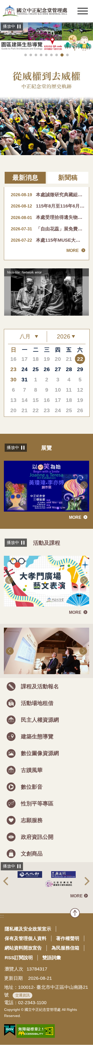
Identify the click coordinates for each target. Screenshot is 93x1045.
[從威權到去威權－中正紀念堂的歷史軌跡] (46, 106)
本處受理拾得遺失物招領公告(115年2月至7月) (48, 217)
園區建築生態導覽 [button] (62, 55)
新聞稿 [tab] (68, 177)
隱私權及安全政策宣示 (28, 928)
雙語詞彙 (51, 957)
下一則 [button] (84, 485)
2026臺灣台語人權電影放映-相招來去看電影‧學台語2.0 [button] (25, 55)
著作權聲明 (67, 938)
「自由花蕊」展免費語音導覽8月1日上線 (48, 228)
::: (2, 916)
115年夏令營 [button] (41, 55)
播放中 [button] (9, 26)
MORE (72, 251)
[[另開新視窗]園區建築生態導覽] (46, 36)
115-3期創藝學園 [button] (30, 55)
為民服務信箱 (65, 947)
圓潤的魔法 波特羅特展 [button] (36, 55)
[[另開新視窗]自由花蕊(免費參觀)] (46, 486)
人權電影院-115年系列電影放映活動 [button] (51, 55)
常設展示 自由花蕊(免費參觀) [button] (56, 55)
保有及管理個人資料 (26, 938)
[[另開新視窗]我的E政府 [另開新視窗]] (9, 1030)
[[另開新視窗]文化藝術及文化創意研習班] (46, 581)
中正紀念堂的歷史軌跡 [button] (67, 55)
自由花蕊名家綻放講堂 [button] (46, 55)
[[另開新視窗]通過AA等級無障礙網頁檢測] (36, 1031)
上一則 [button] (9, 485)
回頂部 (75, 913)
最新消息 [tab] (25, 177)
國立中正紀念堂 (35, 10)
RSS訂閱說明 (19, 957)
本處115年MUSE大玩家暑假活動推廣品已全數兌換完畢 (48, 240)
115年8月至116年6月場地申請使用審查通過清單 (48, 206)
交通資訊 (22, 995)
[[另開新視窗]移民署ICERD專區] (46, 883)
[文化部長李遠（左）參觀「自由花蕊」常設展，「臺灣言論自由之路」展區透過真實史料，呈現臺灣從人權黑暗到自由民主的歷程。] (46, 651)
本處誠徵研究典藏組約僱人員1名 (48, 194)
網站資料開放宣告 (23, 947)
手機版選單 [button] (82, 11)
